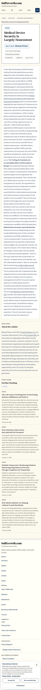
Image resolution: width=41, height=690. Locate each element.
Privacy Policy (5, 625)
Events (3, 605)
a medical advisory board (25, 265)
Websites (4, 594)
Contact (4, 615)
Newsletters (5, 600)
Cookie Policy (5, 636)
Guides (3, 571)
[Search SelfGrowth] (12, 10)
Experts (3, 566)
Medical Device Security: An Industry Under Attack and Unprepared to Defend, (19, 99)
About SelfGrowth (7, 589)
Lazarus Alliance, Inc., (28, 332)
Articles (11, 18)
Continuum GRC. (31, 335)
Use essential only (30, 680)
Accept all (11, 680)
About (3, 10)
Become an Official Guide (9, 610)
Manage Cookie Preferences (11, 650)
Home (4, 18)
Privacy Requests (6, 645)
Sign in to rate (29, 58)
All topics (4, 561)
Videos (3, 581)
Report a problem (8, 659)
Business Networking (25, 18)
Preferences (21, 686)
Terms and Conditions (8, 631)
